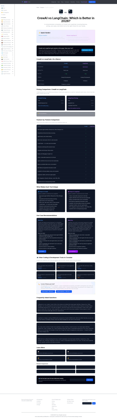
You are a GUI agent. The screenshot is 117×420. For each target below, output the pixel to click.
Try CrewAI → (42, 251)
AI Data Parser (70, 402)
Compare (67, 2)
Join (94, 403)
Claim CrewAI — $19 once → (48, 291)
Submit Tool (92, 1)
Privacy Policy (55, 409)
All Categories (39, 399)
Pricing (77, 2)
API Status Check (70, 401)
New (59, 2)
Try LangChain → (73, 251)
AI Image (38, 404)
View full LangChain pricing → (74, 108)
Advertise (72, 2)
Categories (53, 2)
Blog (62, 2)
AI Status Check (70, 399)
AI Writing (38, 401)
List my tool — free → (87, 50)
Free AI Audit (84, 2)
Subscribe (89, 379)
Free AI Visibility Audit (56, 399)
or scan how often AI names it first (87, 52)
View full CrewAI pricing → (43, 105)
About (53, 402)
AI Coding (39, 402)
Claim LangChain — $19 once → (64, 291)
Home (38, 7)
